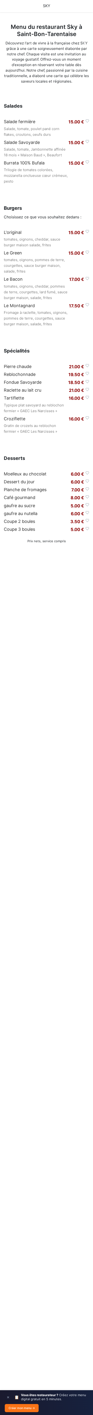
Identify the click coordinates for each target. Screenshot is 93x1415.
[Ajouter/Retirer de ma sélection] (87, 121)
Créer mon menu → (22, 1408)
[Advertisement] (46, 766)
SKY (46, 5)
